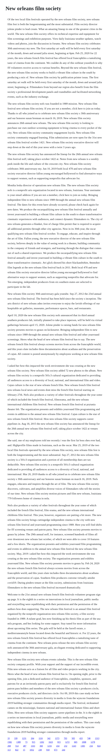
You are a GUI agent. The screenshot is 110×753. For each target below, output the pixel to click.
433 (81, 738)
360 (41, 746)
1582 (10, 742)
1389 (18, 742)
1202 (42, 742)
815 (59, 742)
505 (73, 738)
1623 (51, 742)
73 (26, 742)
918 (48, 750)
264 (32, 738)
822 (16, 750)
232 (65, 746)
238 (40, 750)
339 (15, 738)
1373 (57, 738)
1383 (83, 746)
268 (9, 746)
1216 (49, 746)
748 (88, 738)
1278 (93, 742)
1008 (84, 742)
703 (65, 738)
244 (63, 750)
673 (55, 750)
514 (17, 746)
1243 (74, 746)
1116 (41, 738)
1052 (32, 750)
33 (9, 738)
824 (98, 746)
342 (48, 738)
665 (75, 742)
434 (57, 746)
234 (91, 746)
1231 (24, 738)
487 (24, 746)
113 (9, 750)
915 (33, 742)
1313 (97, 738)
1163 (33, 746)
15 (24, 750)
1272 (67, 742)
